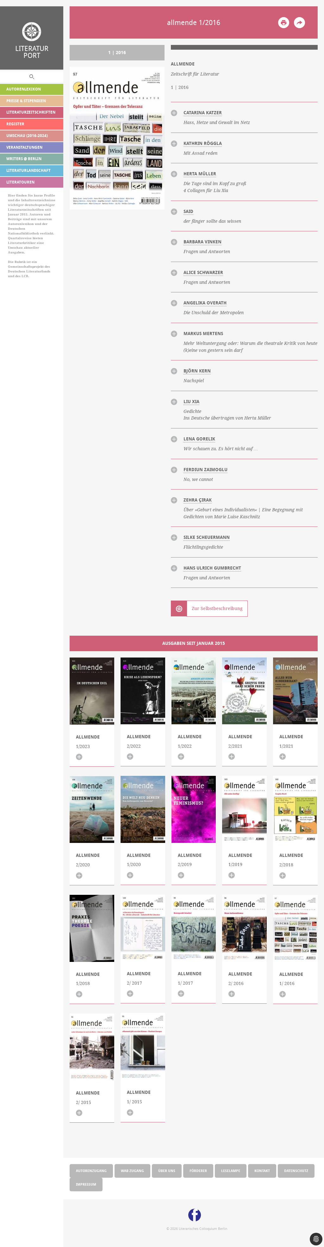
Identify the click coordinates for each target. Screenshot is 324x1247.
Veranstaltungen (24, 147)
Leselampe (230, 1170)
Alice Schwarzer (203, 272)
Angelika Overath (205, 303)
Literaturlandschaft (28, 170)
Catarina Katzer (203, 112)
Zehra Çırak (198, 500)
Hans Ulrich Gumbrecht (212, 568)
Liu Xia (191, 401)
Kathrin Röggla (203, 143)
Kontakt (262, 1170)
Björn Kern (197, 371)
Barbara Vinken (202, 242)
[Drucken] (283, 22)
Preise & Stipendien (26, 100)
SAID (188, 211)
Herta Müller (200, 174)
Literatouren (20, 182)
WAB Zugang (132, 1170)
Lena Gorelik (199, 439)
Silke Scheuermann (207, 537)
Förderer (198, 1170)
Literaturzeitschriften (30, 112)
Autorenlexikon (23, 89)
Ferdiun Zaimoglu (205, 469)
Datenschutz (296, 1170)
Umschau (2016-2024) (27, 135)
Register (15, 124)
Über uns (166, 1170)
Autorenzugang (91, 1170)
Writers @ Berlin (23, 158)
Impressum (86, 1184)
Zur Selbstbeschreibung (217, 608)
